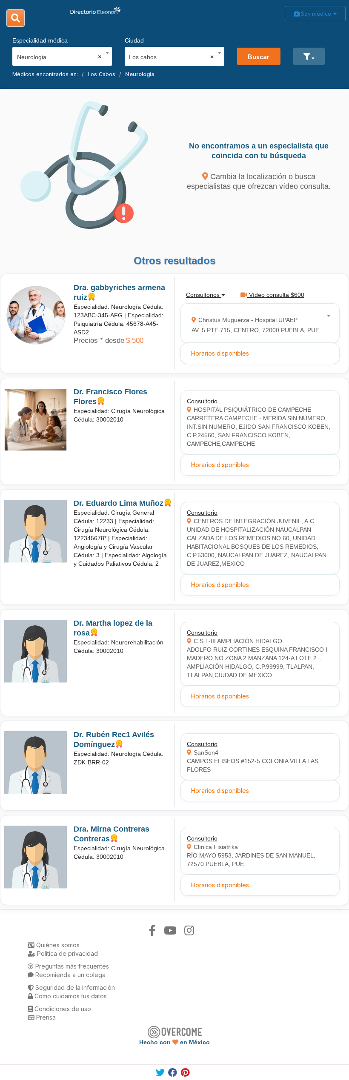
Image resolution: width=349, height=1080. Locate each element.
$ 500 (134, 340)
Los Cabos (101, 74)
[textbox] (257, 323)
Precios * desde (99, 340)
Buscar (259, 56)
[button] (309, 56)
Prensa (45, 1017)
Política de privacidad (66, 953)
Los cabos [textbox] (171, 57)
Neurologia (139, 74)
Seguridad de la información (74, 987)
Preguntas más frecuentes (71, 966)
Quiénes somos (57, 945)
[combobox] (59, 55)
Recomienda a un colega (70, 974)
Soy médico (316, 13)
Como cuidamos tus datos (70, 996)
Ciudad (134, 40)
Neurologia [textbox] (59, 57)
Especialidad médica (40, 40)
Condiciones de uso (62, 1008)
